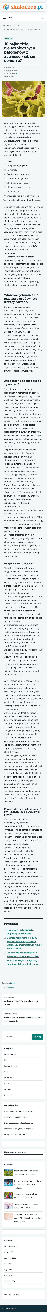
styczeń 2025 (9, 1275)
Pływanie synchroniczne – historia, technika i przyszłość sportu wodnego (27, 1184)
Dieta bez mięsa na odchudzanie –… (18, 1123)
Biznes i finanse (10, 1054)
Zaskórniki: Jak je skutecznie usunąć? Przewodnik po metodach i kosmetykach (28, 1218)
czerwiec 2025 (10, 1258)
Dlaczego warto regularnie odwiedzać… (20, 1111)
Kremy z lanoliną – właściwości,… (17, 1134)
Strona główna (7, 25)
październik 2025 (11, 1246)
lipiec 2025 (8, 1252)
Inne (6, 1072)
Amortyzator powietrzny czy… (16, 1117)
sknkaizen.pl (12, 73)
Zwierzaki (8, 1095)
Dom (6, 1060)
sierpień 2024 (9, 1281)
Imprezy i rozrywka (11, 1066)
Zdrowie (17, 25)
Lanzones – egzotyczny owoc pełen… (19, 1129)
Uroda (6, 1083)
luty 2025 (8, 1270)
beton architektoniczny (13, 1294)
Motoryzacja (9, 1078)
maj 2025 (8, 1264)
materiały (10, 987)
